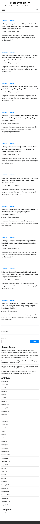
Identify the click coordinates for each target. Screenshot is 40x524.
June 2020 (4, 471)
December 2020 (5, 451)
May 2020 (3, 475)
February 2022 (5, 404)
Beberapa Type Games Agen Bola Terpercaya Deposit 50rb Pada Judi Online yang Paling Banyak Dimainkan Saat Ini (20, 211)
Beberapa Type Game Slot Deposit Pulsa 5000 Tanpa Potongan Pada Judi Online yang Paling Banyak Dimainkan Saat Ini (19, 305)
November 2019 (5, 495)
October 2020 (4, 458)
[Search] (37, 9)
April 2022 (3, 398)
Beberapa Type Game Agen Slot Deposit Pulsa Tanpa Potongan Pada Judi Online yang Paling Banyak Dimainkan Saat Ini (19, 180)
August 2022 (4, 384)
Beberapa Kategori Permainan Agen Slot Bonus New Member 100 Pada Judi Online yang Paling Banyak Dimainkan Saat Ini (19, 118)
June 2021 (4, 431)
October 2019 (4, 498)
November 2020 (5, 455)
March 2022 (4, 401)
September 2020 (5, 461)
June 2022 (4, 391)
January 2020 (4, 488)
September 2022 (5, 381)
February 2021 (5, 445)
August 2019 (4, 505)
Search (3, 339)
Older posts (5, 331)
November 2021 (5, 414)
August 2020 (4, 465)
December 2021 (5, 411)
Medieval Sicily (20, 2)
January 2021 (4, 448)
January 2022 (4, 408)
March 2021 (4, 441)
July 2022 (3, 388)
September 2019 (5, 501)
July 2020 (3, 468)
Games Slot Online (8, 20)
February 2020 (5, 485)
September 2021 (5, 421)
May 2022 (3, 394)
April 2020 (3, 478)
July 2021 (3, 428)
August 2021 (4, 424)
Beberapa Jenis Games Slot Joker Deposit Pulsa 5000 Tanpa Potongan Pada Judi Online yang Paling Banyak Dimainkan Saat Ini (19, 57)
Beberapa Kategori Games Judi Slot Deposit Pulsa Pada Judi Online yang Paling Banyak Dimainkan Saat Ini (18, 243)
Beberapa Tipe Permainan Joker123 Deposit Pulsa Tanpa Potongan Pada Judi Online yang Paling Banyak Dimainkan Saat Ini (19, 149)
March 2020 (4, 481)
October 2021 (4, 418)
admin (4, 31)
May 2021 (3, 435)
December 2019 (5, 491)
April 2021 (3, 438)
